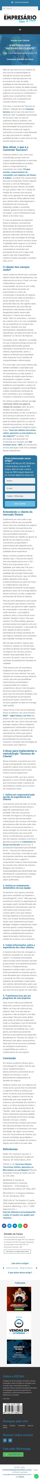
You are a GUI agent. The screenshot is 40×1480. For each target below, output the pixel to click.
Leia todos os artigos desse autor (17, 1251)
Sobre (5, 1426)
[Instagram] (10, 1440)
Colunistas (21, 1426)
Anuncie (30, 1426)
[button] (20, 29)
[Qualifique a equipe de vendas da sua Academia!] (19, 1337)
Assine (5, 1427)
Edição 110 (32, 53)
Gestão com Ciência (20, 40)
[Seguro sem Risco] (19, 1363)
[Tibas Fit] (19, 1310)
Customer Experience (17, 53)
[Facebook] (5, 1440)
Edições (12, 1426)
